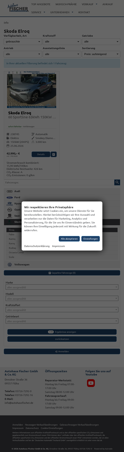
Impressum (58, 246)
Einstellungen (90, 238)
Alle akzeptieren (69, 238)
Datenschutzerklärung (37, 246)
